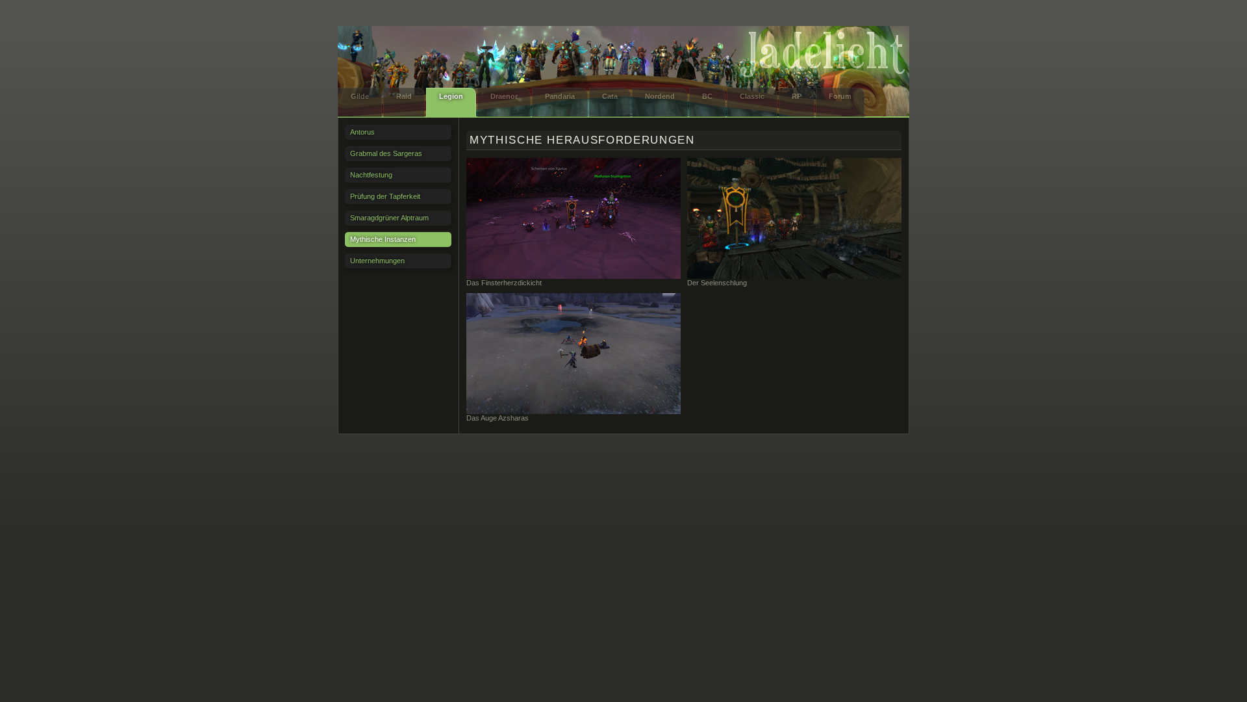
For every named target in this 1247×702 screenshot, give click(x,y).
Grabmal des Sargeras (386, 153)
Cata (610, 96)
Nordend (660, 96)
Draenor (504, 96)
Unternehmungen (377, 261)
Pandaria (560, 96)
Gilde (360, 96)
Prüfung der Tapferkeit (385, 196)
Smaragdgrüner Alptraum (389, 218)
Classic (752, 96)
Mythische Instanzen (383, 239)
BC (707, 96)
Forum (840, 96)
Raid (404, 96)
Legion (451, 96)
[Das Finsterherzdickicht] (573, 218)
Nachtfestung (371, 175)
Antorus (362, 132)
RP (796, 96)
